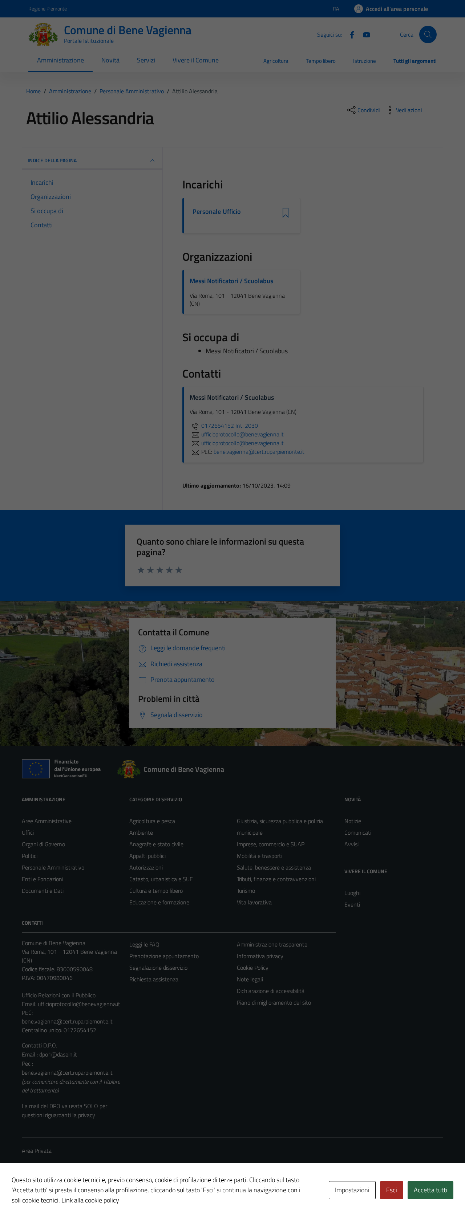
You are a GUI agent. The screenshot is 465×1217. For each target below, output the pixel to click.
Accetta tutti (430, 1190)
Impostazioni (352, 1190)
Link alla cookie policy (90, 1200)
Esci (391, 1190)
